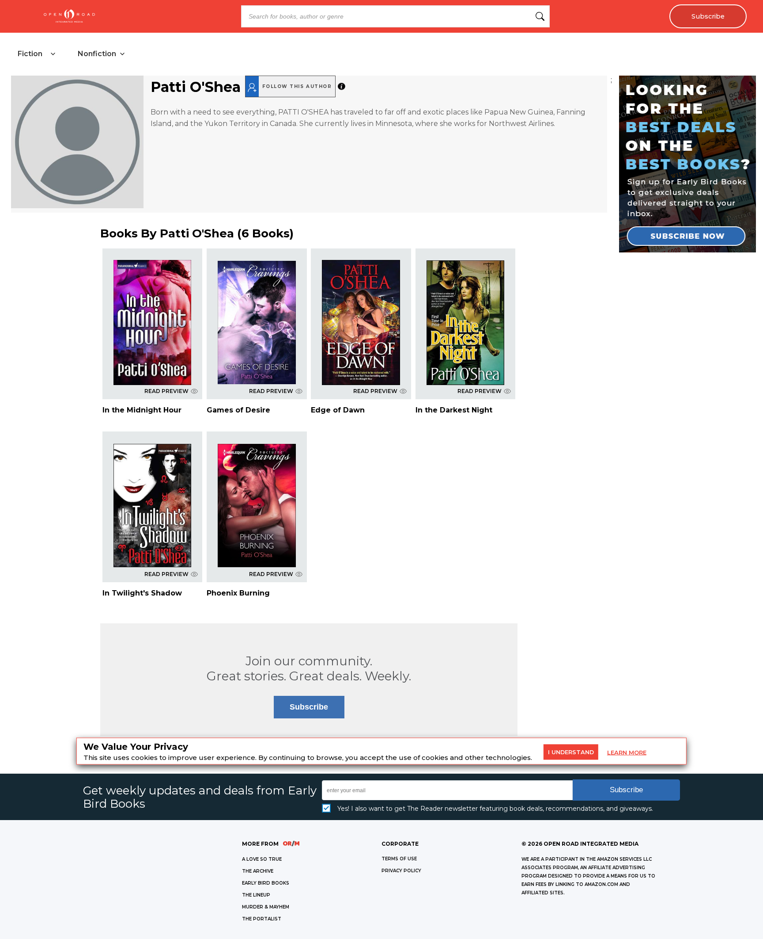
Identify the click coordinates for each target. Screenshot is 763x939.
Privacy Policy (401, 871)
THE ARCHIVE (257, 871)
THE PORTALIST (261, 919)
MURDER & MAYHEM (265, 907)
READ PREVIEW (166, 391)
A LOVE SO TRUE (262, 859)
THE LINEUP (256, 895)
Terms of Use (399, 859)
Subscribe (708, 16)
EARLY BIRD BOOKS (265, 883)
